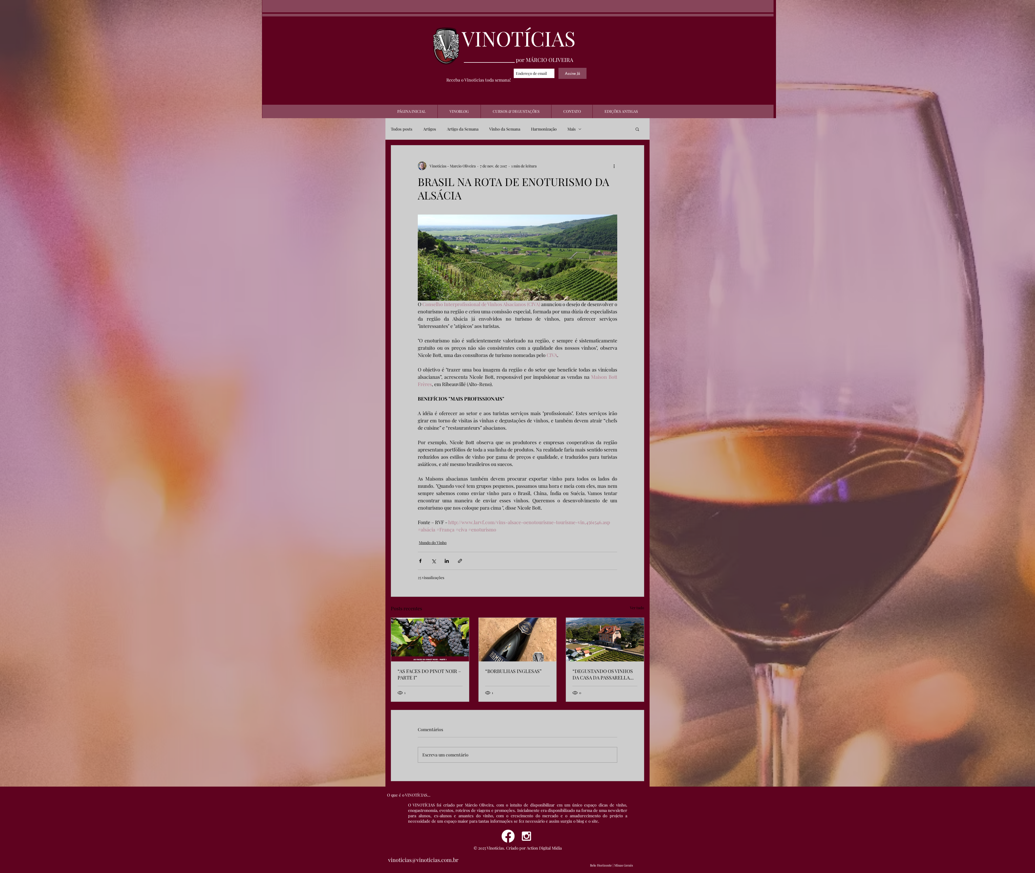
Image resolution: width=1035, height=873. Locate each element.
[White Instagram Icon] (526, 836)
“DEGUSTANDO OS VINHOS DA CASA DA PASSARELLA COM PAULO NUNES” (602, 674)
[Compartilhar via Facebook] (420, 560)
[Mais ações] (614, 166)
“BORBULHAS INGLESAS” (513, 671)
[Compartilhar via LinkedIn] (446, 560)
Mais (571, 129)
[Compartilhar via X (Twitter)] (433, 560)
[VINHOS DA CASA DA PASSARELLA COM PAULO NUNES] (605, 639)
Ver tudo (637, 607)
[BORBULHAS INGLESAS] (518, 639)
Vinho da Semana (504, 129)
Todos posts (401, 129)
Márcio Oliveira (479, 805)
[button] (637, 129)
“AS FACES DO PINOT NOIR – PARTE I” (429, 674)
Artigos (429, 129)
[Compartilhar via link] (460, 560)
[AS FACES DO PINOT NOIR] (430, 639)
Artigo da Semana (462, 129)
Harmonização (544, 129)
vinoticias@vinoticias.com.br (423, 859)
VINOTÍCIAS (518, 38)
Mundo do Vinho (433, 542)
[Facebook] (508, 836)
